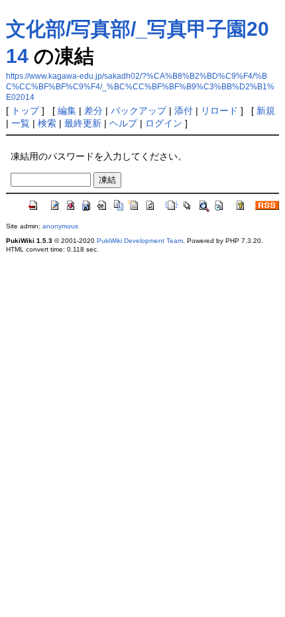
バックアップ (138, 110)
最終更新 (82, 123)
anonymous (60, 226)
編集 (67, 110)
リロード (219, 110)
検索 (47, 123)
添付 (183, 110)
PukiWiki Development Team (140, 240)
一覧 (20, 123)
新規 (265, 110)
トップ (25, 110)
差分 (93, 110)
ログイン (163, 123)
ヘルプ (123, 123)
